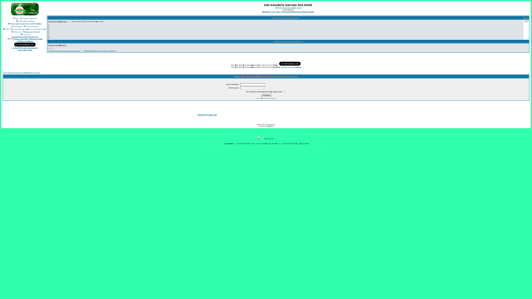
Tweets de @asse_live (207, 115)
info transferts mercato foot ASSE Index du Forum (21, 73)
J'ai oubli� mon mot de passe (266, 98)
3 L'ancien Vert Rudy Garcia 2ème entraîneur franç (64, 51)
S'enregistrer (18, 26)
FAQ (17, 18)
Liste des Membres (32, 26)
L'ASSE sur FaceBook (25, 41)
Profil (7, 29)
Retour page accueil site (26, 21)
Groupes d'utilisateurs (29, 18)
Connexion (26, 34)
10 (49, 38)
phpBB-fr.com (270, 126)
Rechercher (17, 32)
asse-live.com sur (291, 67)
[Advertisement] (302, 111)
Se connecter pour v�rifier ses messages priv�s (29, 29)
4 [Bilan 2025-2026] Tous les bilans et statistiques (100, 51)
